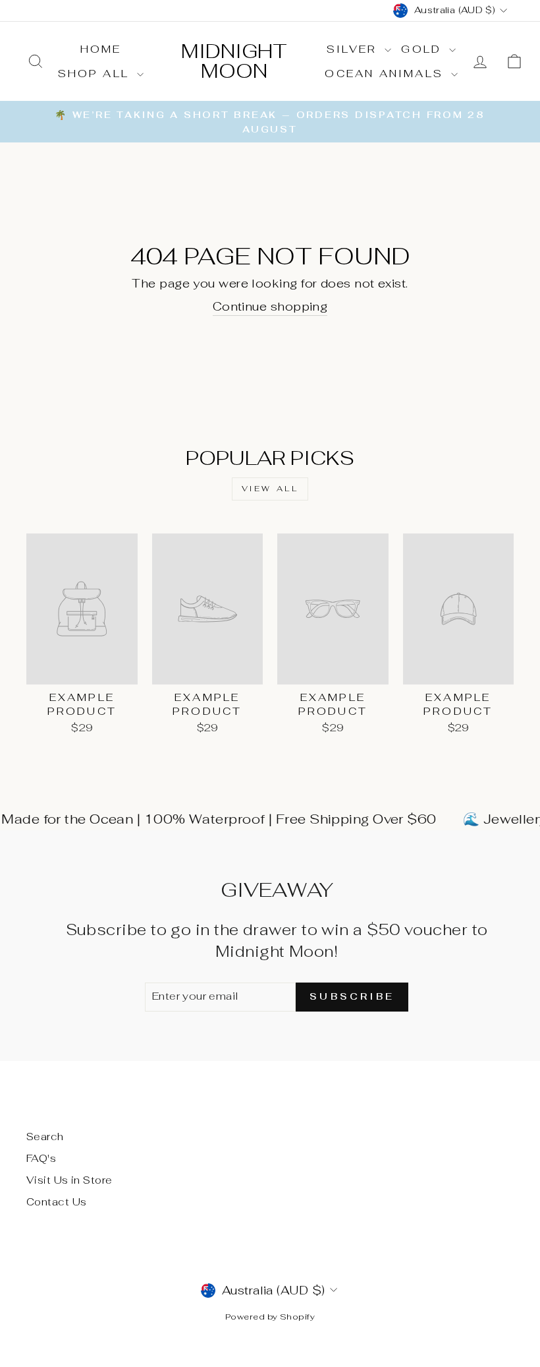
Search (45, 1136)
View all (270, 488)
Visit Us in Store (69, 1180)
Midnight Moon (234, 61)
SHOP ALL (96, 73)
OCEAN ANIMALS (386, 73)
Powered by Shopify (270, 1316)
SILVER (354, 49)
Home (101, 49)
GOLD (423, 49)
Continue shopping (270, 306)
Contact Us (56, 1202)
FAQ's (41, 1158)
